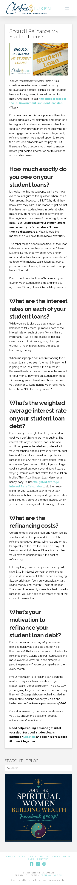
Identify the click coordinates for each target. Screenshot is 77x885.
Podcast (44, 857)
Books (67, 857)
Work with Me (15, 857)
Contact (43, 859)
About (32, 857)
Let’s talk (29, 736)
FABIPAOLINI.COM (51, 875)
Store (56, 857)
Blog (31, 859)
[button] (67, 8)
